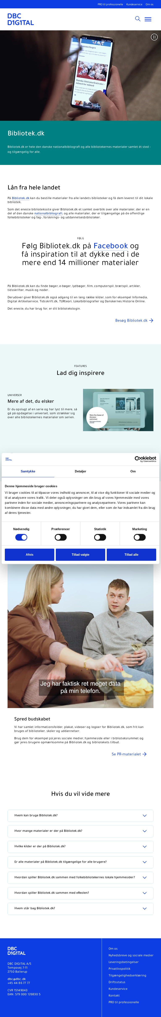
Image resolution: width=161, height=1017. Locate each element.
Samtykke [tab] (28, 471)
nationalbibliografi (48, 214)
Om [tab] (133, 471)
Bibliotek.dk (20, 198)
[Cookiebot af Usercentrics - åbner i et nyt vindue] (137, 459)
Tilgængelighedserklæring (127, 976)
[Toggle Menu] (148, 19)
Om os (149, 4)
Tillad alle (131, 554)
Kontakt (114, 996)
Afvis (29, 554)
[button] (154, 37)
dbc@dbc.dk (17, 979)
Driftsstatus (117, 982)
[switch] (61, 537)
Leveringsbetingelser (124, 962)
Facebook (110, 247)
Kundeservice (134, 4)
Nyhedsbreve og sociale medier (131, 956)
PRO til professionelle (110, 4)
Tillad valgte (80, 554)
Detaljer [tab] (80, 471)
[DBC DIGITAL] (21, 19)
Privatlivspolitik (119, 969)
